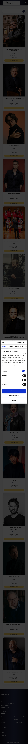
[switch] (24, 375)
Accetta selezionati (14, 395)
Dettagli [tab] (11, 346)
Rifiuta (14, 400)
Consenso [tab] (4, 346)
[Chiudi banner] (25, 342)
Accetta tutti (14, 391)
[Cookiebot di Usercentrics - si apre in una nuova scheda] (18, 342)
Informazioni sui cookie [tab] (21, 346)
